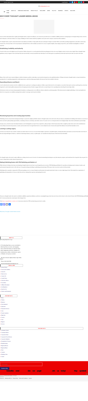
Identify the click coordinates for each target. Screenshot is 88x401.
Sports (66, 10)
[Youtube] (77, 2)
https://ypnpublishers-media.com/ (9, 201)
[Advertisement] (41, 65)
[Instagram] (74, 2)
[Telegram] (81, 2)
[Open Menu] (4, 11)
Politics (54, 10)
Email (1, 361)
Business (60, 10)
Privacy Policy (34, 10)
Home (8, 10)
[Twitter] (72, 2)
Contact (30, 378)
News (48, 10)
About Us (13, 10)
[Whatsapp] (79, 2)
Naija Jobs (72, 10)
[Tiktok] (83, 2)
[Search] (83, 11)
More (8, 12)
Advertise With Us (8, 378)
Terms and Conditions (23, 10)
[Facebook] (70, 2)
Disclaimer (42, 10)
